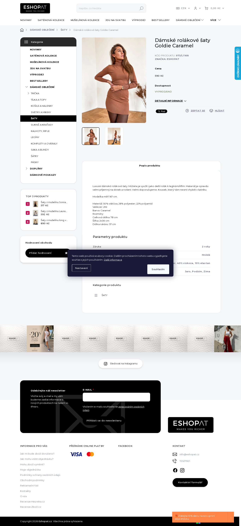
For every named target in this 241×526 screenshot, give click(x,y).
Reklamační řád (29, 485)
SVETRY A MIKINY (41, 112)
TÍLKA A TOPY (39, 99)
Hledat (141, 8)
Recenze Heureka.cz (32, 501)
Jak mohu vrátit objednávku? (37, 458)
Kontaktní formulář (190, 482)
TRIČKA (35, 93)
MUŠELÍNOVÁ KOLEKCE (44, 62)
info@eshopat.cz (189, 454)
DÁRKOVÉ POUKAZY (43, 174)
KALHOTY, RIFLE (40, 131)
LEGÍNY (35, 137)
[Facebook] (175, 469)
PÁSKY (35, 162)
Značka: (167, 59)
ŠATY (34, 118)
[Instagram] (182, 469)
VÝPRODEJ (37, 74)
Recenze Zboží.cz (30, 506)
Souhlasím (158, 269)
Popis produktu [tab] (149, 165)
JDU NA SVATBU (40, 68)
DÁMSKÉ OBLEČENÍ (42, 87)
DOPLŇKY (36, 168)
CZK (183, 8)
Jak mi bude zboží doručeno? (37, 453)
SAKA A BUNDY (40, 149)
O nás (23, 496)
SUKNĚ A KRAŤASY (42, 124)
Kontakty (25, 491)
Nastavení (81, 268)
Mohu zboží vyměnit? (32, 464)
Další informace (113, 259)
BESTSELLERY (39, 80)
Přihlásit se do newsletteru (104, 420)
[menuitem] (27, 20)
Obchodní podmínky (32, 480)
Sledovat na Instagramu (123, 363)
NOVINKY (35, 49)
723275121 (185, 461)
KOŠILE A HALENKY (42, 105)
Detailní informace (169, 100)
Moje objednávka (30, 469)
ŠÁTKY (34, 156)
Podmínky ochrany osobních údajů (40, 475)
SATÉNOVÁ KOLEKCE (43, 55)
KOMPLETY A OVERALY (44, 143)
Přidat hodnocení (40, 252)
